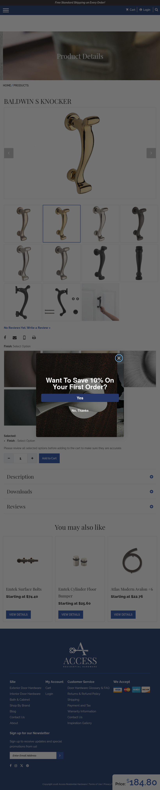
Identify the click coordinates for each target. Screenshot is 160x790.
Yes (80, 398)
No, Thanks (80, 410)
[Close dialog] (119, 358)
